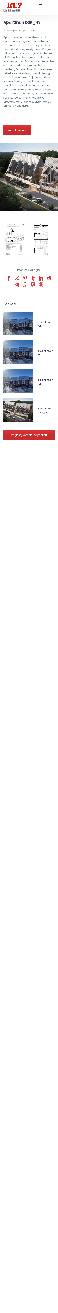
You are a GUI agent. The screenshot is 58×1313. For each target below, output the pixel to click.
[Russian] (14, 10)
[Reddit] (49, 278)
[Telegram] (17, 284)
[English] (5, 10)
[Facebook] (8, 278)
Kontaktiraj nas (17, 130)
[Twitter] (17, 278)
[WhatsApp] (25, 284)
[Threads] (41, 284)
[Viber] (33, 284)
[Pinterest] (25, 278)
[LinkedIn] (41, 278)
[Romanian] (10, 10)
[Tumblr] (33, 278)
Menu (40, 5)
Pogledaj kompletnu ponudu (29, 435)
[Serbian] (18, 10)
